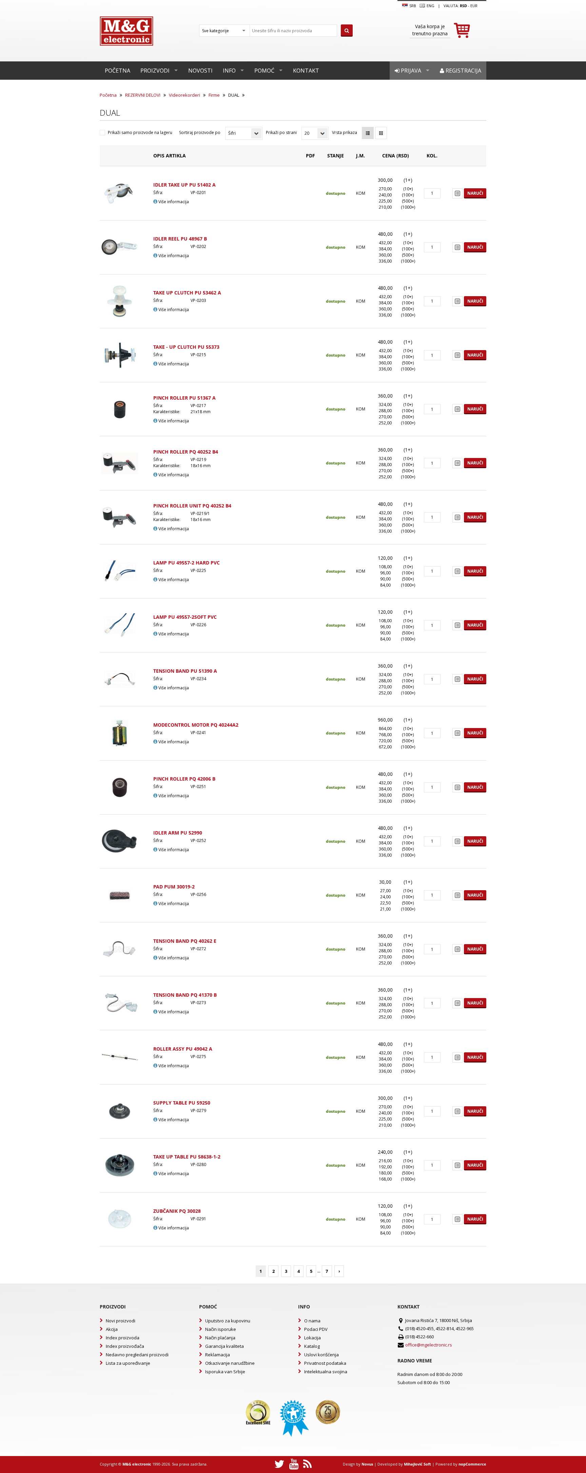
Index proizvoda (122, 1338)
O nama (312, 1321)
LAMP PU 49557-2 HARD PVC (186, 562)
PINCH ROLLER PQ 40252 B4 (185, 451)
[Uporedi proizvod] (457, 193)
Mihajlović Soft (417, 1464)
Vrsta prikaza (344, 132)
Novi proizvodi (120, 1321)
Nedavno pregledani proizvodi (137, 1355)
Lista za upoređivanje (128, 1363)
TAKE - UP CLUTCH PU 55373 (186, 347)
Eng (430, 5)
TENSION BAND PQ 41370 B (185, 995)
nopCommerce (472, 1464)
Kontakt (306, 70)
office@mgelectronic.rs (428, 1345)
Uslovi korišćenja (321, 1355)
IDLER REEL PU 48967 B (180, 238)
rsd (463, 5)
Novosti (200, 70)
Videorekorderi (184, 95)
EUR (473, 5)
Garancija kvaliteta (224, 1346)
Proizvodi (155, 70)
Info (229, 70)
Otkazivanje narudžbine (230, 1363)
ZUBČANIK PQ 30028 (177, 1211)
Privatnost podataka (325, 1363)
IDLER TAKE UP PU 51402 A (184, 184)
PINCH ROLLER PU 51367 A (184, 398)
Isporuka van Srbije (225, 1372)
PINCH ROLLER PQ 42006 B (184, 779)
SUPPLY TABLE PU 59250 (181, 1102)
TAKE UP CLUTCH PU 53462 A (187, 292)
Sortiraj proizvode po (199, 132)
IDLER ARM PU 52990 (177, 832)
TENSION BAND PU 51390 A (185, 671)
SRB (412, 5)
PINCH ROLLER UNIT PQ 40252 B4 (192, 505)
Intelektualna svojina (325, 1372)
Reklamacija (217, 1355)
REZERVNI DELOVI (142, 95)
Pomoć (264, 70)
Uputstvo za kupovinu (227, 1321)
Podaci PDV (316, 1329)
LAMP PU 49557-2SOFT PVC (185, 617)
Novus (367, 1464)
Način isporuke (220, 1329)
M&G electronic (136, 1464)
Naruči (475, 193)
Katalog (312, 1346)
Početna (117, 70)
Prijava (410, 70)
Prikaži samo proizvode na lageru (140, 132)
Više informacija (173, 202)
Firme (214, 95)
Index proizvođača (125, 1346)
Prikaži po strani (281, 132)
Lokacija (312, 1338)
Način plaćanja (220, 1338)
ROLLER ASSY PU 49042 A (182, 1049)
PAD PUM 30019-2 (174, 886)
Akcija (112, 1329)
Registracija (462, 70)
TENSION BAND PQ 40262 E (184, 941)
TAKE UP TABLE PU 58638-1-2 (186, 1156)
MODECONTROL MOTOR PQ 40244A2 (195, 725)
